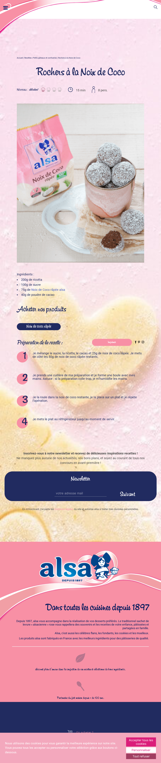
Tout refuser (141, 756)
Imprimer (112, 342)
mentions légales (63, 509)
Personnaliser (141, 750)
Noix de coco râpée (38, 327)
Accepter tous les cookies (141, 742)
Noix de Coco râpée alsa (48, 290)
